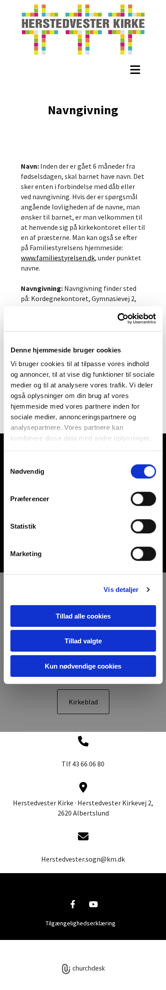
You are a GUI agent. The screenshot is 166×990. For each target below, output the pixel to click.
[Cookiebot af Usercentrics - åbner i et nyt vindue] (118, 319)
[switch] (143, 498)
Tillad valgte (83, 641)
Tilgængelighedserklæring (81, 923)
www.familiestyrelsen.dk (58, 257)
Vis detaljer (121, 589)
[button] (83, 69)
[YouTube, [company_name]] (93, 904)
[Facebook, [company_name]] (73, 904)
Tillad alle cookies (83, 615)
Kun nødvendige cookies (83, 665)
